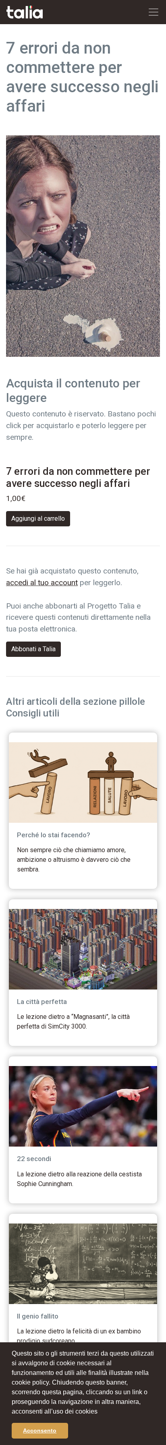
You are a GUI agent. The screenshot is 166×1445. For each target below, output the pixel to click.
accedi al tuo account (42, 582)
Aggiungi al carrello (38, 518)
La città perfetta (42, 1002)
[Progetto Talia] (24, 12)
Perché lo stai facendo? (53, 835)
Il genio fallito (37, 1316)
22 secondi (34, 1159)
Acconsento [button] (39, 1430)
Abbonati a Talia (33, 649)
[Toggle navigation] (153, 12)
